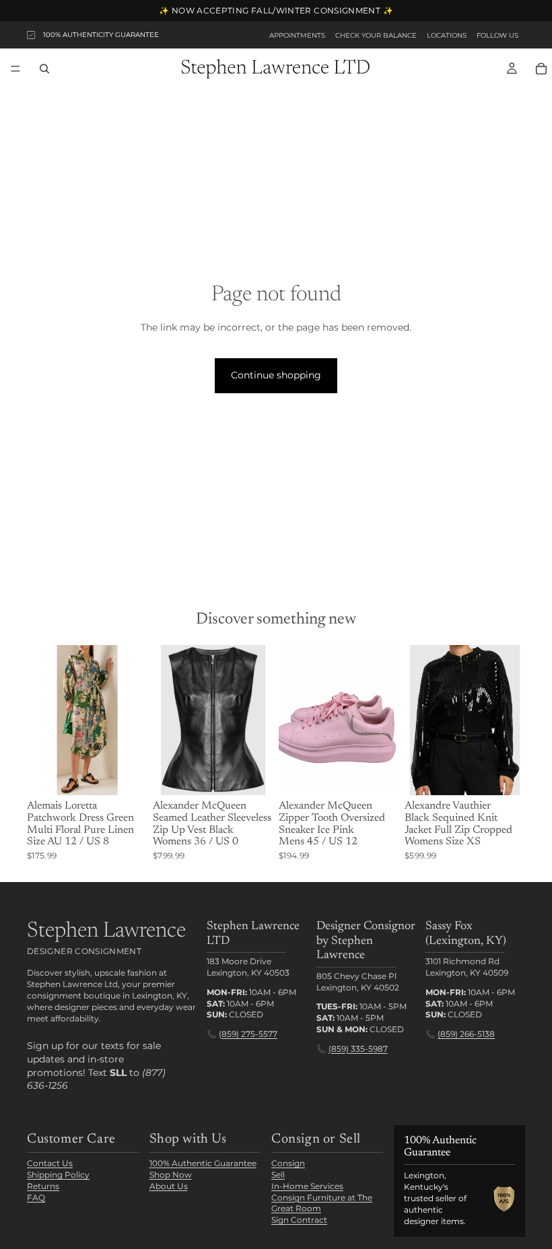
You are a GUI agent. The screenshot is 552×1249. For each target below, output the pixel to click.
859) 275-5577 (249, 1034)
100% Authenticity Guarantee (101, 34)
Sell (278, 1175)
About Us (168, 1186)
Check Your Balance (376, 35)
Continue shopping (276, 375)
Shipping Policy (58, 1175)
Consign (288, 1163)
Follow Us (497, 35)
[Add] (126, 775)
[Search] (44, 68)
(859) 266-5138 (466, 1034)
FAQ (36, 1197)
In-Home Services (307, 1186)
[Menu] (15, 68)
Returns (43, 1186)
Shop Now (170, 1175)
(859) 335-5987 (358, 1049)
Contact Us (50, 1163)
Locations (447, 35)
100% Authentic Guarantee (202, 1163)
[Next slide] (132, 720)
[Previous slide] (42, 720)
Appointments (297, 35)
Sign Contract (299, 1220)
